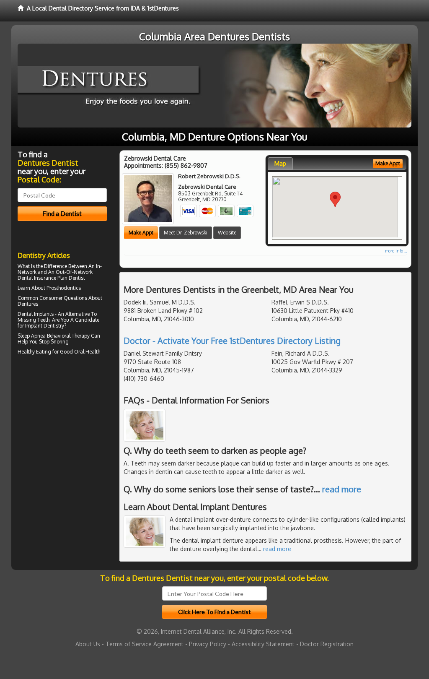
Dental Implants (36, 314)
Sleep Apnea (32, 336)
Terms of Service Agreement (144, 644)
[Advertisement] (60, 430)
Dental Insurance (37, 278)
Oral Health (87, 352)
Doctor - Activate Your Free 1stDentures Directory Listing (232, 340)
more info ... (396, 250)
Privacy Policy (207, 644)
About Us (87, 644)
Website (227, 232)
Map (280, 163)
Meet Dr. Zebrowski (185, 232)
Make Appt (141, 232)
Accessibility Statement (263, 644)
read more (341, 489)
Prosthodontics (64, 288)
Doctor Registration (327, 644)
